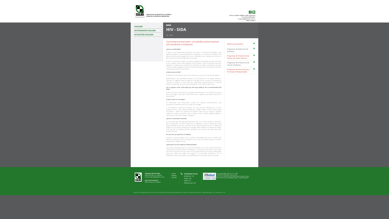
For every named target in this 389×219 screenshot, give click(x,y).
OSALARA (174, 177)
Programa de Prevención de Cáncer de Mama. (238, 63)
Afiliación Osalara (143, 34)
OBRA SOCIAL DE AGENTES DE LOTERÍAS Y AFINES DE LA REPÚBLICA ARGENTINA (159, 15)
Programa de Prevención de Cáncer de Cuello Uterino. (238, 57)
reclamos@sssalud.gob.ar (232, 177)
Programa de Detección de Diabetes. (237, 50)
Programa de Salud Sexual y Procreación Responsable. (238, 70)
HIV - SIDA (169, 35)
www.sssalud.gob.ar (243, 177)
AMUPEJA (174, 176)
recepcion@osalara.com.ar (246, 19)
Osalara (138, 26)
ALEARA (173, 174)
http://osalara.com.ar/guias (152, 182)
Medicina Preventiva (235, 44)
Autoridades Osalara (145, 30)
